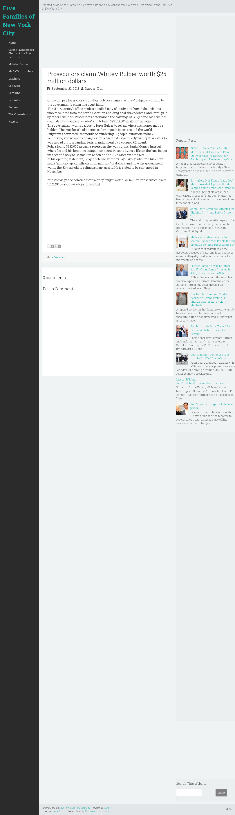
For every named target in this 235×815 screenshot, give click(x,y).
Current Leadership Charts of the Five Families (21, 53)
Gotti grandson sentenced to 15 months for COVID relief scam (209, 356)
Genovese (14, 85)
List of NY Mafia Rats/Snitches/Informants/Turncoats (199, 381)
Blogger (107, 807)
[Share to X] (56, 246)
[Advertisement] (107, 42)
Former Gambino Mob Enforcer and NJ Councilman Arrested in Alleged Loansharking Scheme (210, 269)
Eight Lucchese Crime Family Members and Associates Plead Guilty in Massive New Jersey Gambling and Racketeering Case (211, 154)
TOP (230, 808)
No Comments (58, 257)
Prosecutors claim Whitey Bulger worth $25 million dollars (106, 77)
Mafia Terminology (21, 71)
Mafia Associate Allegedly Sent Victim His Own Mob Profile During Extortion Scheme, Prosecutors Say (212, 241)
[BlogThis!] (52, 246)
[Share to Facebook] (59, 246)
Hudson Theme (59, 810)
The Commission (19, 114)
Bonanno (14, 107)
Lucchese (14, 78)
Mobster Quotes (18, 64)
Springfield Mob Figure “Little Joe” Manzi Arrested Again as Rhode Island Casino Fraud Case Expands (212, 184)
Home (12, 42)
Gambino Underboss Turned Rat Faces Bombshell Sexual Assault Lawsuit (210, 330)
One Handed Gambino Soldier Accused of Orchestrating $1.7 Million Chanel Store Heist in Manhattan (209, 299)
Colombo (14, 100)
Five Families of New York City (19, 20)
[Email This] (49, 246)
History (13, 121)
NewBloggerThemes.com (97, 810)
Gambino (14, 93)
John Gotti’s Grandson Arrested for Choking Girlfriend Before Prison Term (212, 212)
